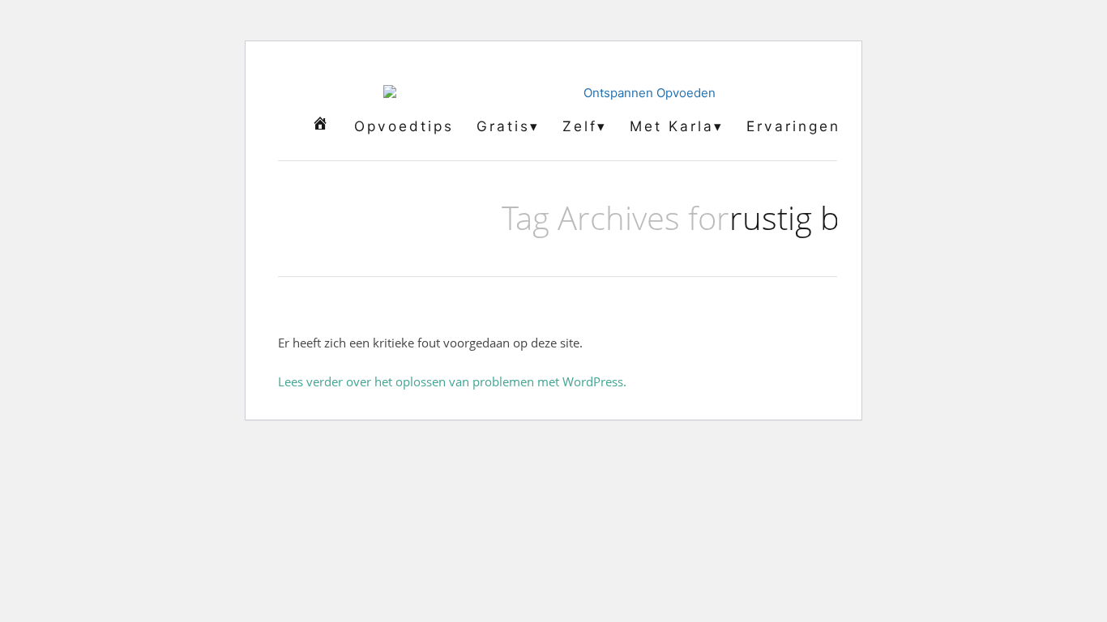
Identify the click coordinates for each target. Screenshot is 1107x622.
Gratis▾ (508, 125)
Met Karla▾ (677, 125)
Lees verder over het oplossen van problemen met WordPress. (452, 381)
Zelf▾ (584, 125)
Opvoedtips (404, 125)
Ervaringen (793, 125)
